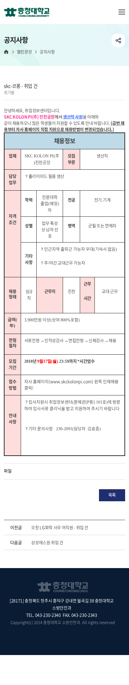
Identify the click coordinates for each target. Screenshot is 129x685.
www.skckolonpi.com (71, 381)
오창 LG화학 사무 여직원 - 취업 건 (59, 527)
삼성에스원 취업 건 (47, 542)
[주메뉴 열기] (121, 11)
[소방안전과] (29, 12)
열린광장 (24, 52)
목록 (112, 495)
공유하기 (118, 40)
